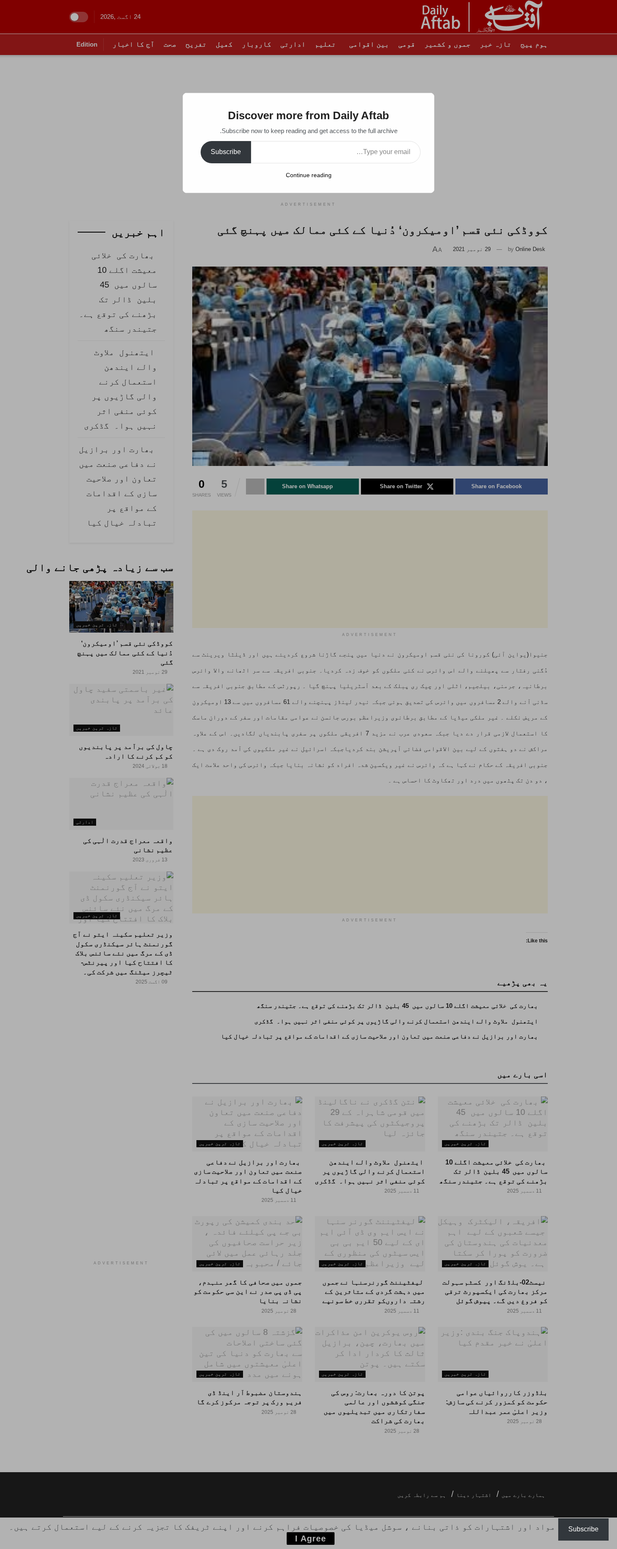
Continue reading (309, 175)
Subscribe (226, 151)
